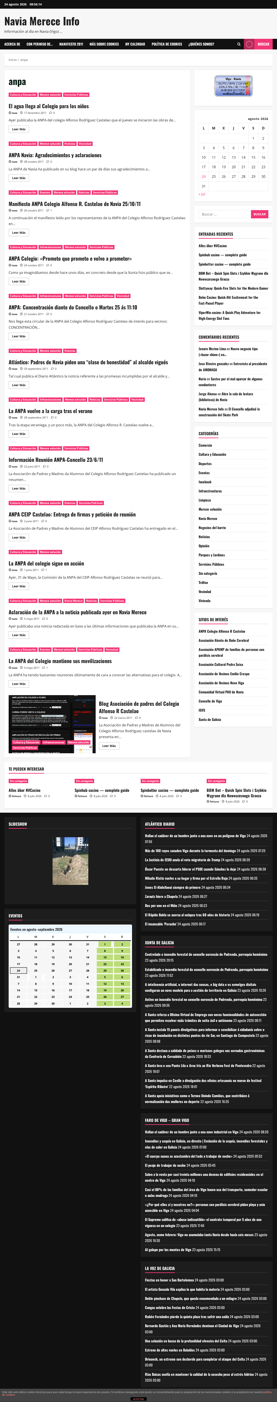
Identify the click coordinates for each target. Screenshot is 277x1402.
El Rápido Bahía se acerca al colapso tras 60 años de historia (187, 914)
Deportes (205, 463)
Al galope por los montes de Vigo (168, 1249)
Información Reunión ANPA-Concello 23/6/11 (56, 459)
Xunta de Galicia (210, 719)
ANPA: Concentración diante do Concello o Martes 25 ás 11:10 (73, 307)
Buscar (263, 44)
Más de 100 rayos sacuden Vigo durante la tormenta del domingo (190, 850)
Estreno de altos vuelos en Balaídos (170, 1350)
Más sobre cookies (104, 44)
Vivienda (204, 600)
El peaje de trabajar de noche (165, 1165)
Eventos (45, 192)
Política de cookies (167, 44)
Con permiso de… (40, 44)
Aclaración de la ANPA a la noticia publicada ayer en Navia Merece (78, 612)
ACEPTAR (138, 1399)
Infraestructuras (50, 247)
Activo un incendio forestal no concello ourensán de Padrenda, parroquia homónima (203, 999)
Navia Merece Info (41, 20)
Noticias (69, 143)
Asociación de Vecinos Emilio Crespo (224, 673)
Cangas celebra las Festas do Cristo (170, 1307)
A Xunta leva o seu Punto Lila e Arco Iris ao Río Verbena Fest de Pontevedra (198, 1065)
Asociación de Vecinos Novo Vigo (221, 682)
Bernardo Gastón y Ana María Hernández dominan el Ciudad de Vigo (192, 1325)
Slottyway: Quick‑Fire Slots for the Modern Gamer (233, 288)
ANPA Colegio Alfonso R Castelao (222, 631)
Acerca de (12, 44)
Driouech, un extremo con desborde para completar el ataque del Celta (195, 1359)
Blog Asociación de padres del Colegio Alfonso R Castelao (52, 724)
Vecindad (85, 143)
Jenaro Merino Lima (212, 348)
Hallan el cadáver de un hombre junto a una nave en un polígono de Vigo (195, 835)
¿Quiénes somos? (201, 44)
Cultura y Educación (23, 94)
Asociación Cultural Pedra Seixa (221, 664)
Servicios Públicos (76, 94)
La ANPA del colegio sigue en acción (46, 563)
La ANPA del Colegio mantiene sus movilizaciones (60, 661)
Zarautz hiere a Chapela (161, 896)
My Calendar (135, 44)
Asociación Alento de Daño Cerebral (224, 640)
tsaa (14, 113)
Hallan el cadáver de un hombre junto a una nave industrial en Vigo (191, 1131)
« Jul (202, 194)
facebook (205, 481)
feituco (16, 796)
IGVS (202, 710)
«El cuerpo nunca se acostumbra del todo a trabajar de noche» (188, 1156)
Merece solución (50, 94)
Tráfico (203, 582)
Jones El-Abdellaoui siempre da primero (173, 887)
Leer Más (20, 130)
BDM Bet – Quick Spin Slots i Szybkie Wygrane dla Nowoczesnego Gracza (236, 792)
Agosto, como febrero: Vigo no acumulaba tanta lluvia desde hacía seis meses (199, 1234)
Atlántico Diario (160, 824)
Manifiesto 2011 (71, 44)
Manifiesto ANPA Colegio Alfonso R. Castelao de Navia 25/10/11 (75, 204)
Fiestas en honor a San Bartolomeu (169, 1280)
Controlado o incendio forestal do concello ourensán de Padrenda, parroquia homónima (206, 954)
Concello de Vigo (210, 701)
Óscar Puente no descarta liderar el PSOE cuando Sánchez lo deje (190, 869)
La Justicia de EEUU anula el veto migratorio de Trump (182, 859)
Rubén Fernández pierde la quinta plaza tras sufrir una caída (187, 1316)
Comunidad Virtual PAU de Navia (221, 691)
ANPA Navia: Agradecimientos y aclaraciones (55, 155)
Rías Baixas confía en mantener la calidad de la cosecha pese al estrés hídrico (199, 1374)
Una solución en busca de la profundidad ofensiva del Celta (186, 1340)
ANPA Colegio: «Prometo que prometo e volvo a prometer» (70, 258)
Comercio (205, 445)
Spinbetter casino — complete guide (225, 264)
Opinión (204, 545)
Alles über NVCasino (213, 245)
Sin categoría (208, 573)
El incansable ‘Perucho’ (161, 923)
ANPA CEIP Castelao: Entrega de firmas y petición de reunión (72, 514)
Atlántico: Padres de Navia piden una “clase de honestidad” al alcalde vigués (88, 362)
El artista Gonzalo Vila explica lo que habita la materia (182, 1289)
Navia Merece (73, 601)
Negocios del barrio (212, 527)
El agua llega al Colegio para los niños (49, 106)
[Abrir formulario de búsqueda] (239, 44)
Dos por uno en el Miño (161, 905)
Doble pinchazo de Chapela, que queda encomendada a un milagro (191, 1298)
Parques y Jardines (212, 555)
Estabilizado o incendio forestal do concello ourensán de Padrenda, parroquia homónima (206, 969)
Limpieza (205, 500)
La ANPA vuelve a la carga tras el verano (50, 411)
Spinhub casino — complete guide (223, 254)
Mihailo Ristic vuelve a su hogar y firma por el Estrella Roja (186, 878)
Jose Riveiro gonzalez (214, 363)
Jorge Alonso (208, 393)
